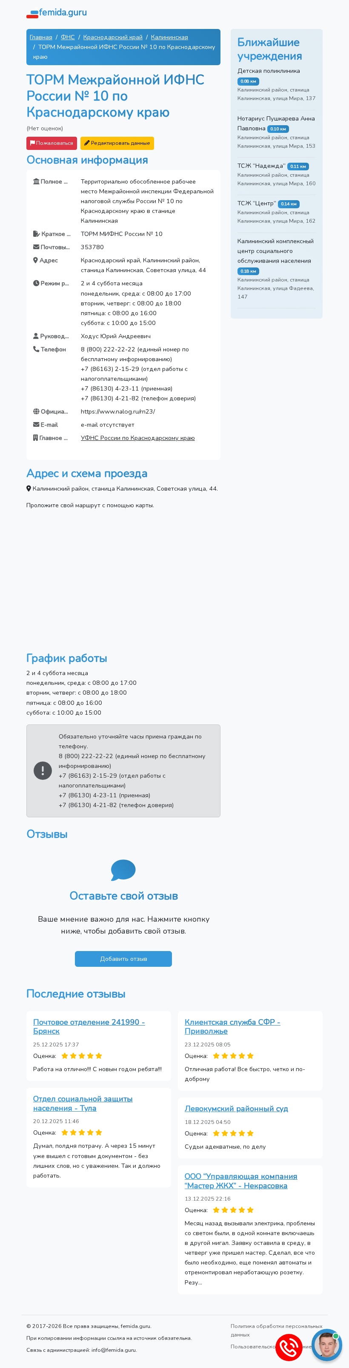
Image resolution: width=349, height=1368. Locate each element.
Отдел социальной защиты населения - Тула (83, 1103)
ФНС (68, 37)
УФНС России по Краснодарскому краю (138, 438)
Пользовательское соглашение (271, 1346)
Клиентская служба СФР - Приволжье (232, 1027)
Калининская (169, 37)
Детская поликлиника (268, 70)
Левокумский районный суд (236, 1109)
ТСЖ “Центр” (256, 203)
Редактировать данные (120, 143)
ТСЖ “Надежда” (261, 165)
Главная (41, 37)
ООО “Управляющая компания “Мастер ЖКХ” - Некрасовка (241, 1181)
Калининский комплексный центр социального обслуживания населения (275, 251)
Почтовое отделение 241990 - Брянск (89, 1027)
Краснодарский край (113, 37)
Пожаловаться (54, 143)
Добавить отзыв (123, 958)
